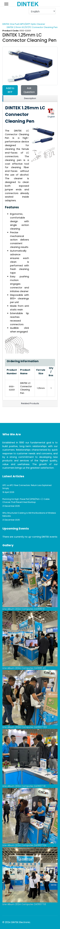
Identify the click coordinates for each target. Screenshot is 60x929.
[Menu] (6, 4)
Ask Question (29, 90)
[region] (30, 98)
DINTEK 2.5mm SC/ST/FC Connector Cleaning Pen (32, 27)
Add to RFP (10, 90)
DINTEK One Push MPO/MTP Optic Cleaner (23, 24)
